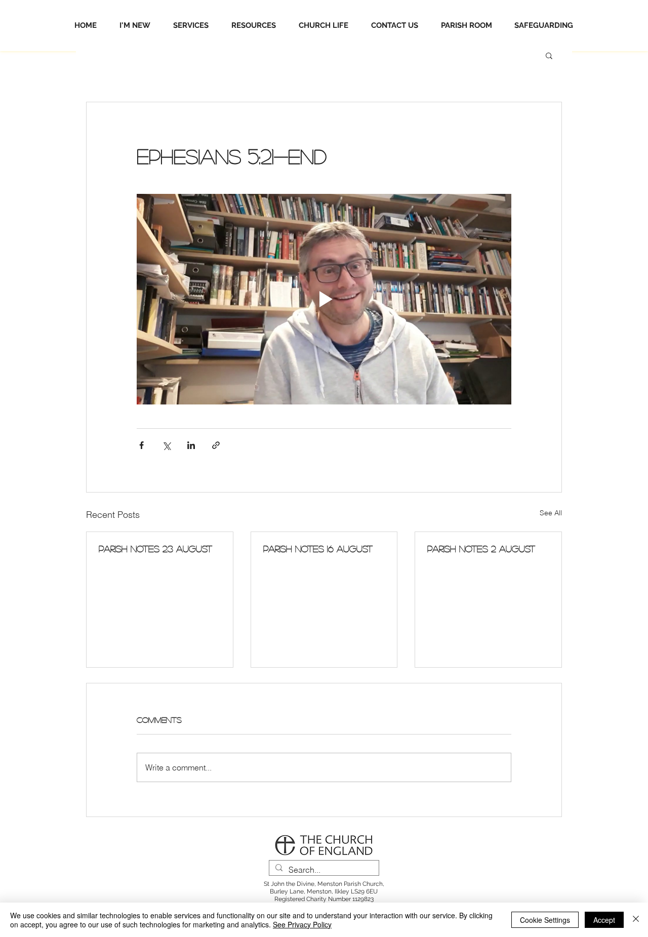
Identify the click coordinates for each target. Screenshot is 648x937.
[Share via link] (216, 445)
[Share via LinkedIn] (191, 445)
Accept (604, 920)
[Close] (636, 920)
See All (551, 512)
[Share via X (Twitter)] (166, 445)
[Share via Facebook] (141, 445)
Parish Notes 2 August (481, 548)
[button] (549, 55)
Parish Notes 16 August (318, 548)
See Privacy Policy (302, 924)
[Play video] (324, 299)
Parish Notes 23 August (155, 548)
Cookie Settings (545, 920)
